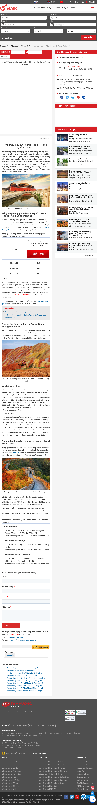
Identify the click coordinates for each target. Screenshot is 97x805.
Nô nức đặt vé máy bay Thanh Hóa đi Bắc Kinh (79, 220)
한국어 (53, 2)
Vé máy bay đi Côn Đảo (10, 786)
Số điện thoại (8, 587)
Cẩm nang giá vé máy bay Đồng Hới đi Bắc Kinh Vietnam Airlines (80, 233)
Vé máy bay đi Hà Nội (10, 762)
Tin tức (17, 712)
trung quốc (10, 655)
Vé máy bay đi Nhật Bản (48, 789)
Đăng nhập (79, 2)
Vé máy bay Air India (84, 762)
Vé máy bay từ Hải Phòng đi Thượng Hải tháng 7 (25, 668)
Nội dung (6, 607)
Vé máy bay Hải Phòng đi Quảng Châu (21, 670)
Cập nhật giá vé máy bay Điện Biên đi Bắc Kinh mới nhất (80, 185)
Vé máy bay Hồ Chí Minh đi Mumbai (52, 765)
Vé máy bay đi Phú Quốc (11, 780)
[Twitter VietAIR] (67, 97)
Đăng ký (92, 2)
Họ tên (5, 576)
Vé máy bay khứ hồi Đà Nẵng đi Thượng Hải (23, 680)
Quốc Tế (43, 758)
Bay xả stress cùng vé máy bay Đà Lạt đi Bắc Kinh (80, 172)
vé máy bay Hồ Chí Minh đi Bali (50, 774)
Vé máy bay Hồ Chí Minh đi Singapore (53, 780)
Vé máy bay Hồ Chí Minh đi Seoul (51, 783)
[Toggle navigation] (92, 7)
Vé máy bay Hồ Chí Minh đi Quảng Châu (54, 777)
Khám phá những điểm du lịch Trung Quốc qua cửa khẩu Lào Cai (25, 316)
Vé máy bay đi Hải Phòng (11, 774)
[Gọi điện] (92, 788)
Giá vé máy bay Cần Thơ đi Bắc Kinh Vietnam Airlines (81, 148)
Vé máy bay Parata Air (85, 768)
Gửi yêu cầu (11, 626)
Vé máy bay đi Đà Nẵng (10, 768)
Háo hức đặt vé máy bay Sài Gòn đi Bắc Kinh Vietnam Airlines (81, 209)
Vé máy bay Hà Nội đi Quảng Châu (78, 135)
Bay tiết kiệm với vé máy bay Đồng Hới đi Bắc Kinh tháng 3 (80, 245)
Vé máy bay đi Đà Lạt (10, 783)
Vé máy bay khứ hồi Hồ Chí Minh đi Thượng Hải (25, 678)
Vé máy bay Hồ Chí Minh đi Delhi (51, 762)
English (40, 2)
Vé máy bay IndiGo (84, 765)
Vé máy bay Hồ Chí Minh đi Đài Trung (53, 771)
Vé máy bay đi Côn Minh (79, 159)
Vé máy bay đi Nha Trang (11, 771)
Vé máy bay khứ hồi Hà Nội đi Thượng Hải (22, 675)
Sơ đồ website (27, 712)
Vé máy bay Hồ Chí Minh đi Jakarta (52, 768)
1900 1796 (14, 634)
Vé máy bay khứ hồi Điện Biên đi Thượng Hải (24, 688)
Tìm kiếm (88, 37)
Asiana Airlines (82, 789)
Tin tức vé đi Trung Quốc (68, 130)
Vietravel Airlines (83, 780)
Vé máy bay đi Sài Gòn (10, 765)
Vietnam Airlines (83, 774)
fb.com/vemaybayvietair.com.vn (23, 640)
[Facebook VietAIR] (61, 97)
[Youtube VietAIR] (78, 97)
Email (5, 597)
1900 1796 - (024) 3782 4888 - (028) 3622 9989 (55, 7)
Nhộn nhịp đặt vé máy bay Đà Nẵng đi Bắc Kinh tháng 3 (81, 197)
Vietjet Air (80, 771)
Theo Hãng (82, 758)
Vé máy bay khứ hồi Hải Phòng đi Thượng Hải (24, 683)
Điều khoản (8, 712)
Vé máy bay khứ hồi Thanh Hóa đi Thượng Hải (24, 691)
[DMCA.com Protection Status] (40, 647)
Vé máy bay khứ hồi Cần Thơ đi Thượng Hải (23, 686)
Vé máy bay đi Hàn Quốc (48, 786)
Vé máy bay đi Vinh (9, 789)
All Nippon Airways (83, 786)
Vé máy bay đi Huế (9, 777)
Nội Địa (5, 758)
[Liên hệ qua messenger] (92, 794)
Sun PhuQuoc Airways (85, 783)
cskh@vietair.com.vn (16, 637)
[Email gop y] (83, 97)
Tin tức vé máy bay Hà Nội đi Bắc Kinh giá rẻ (23, 673)
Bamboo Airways (83, 777)
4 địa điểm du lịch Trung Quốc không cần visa (23, 312)
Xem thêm (89, 256)
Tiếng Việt (67, 2)
